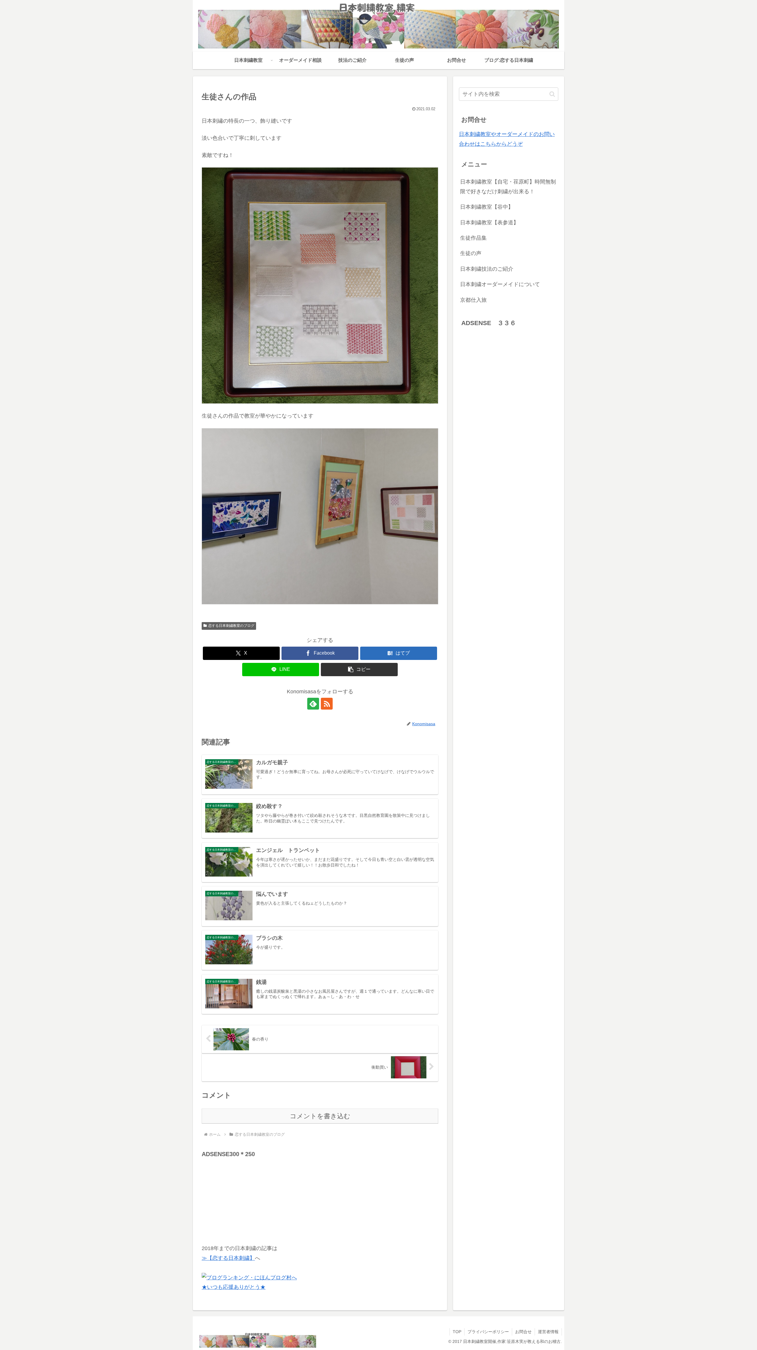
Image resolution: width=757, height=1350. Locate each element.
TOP (457, 1331)
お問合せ (523, 1331)
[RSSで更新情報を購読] (327, 704)
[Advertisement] (246, 1196)
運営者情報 (548, 1331)
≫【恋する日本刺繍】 (228, 1258)
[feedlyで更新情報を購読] (313, 704)
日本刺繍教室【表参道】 (489, 222)
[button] (359, 669)
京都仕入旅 (473, 300)
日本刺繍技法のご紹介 (486, 269)
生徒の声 (470, 253)
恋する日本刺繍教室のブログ (231, 626)
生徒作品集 (473, 238)
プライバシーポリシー (488, 1331)
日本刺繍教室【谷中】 (486, 207)
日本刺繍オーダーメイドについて (500, 284)
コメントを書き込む (320, 1116)
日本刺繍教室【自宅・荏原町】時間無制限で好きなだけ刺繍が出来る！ (508, 186)
